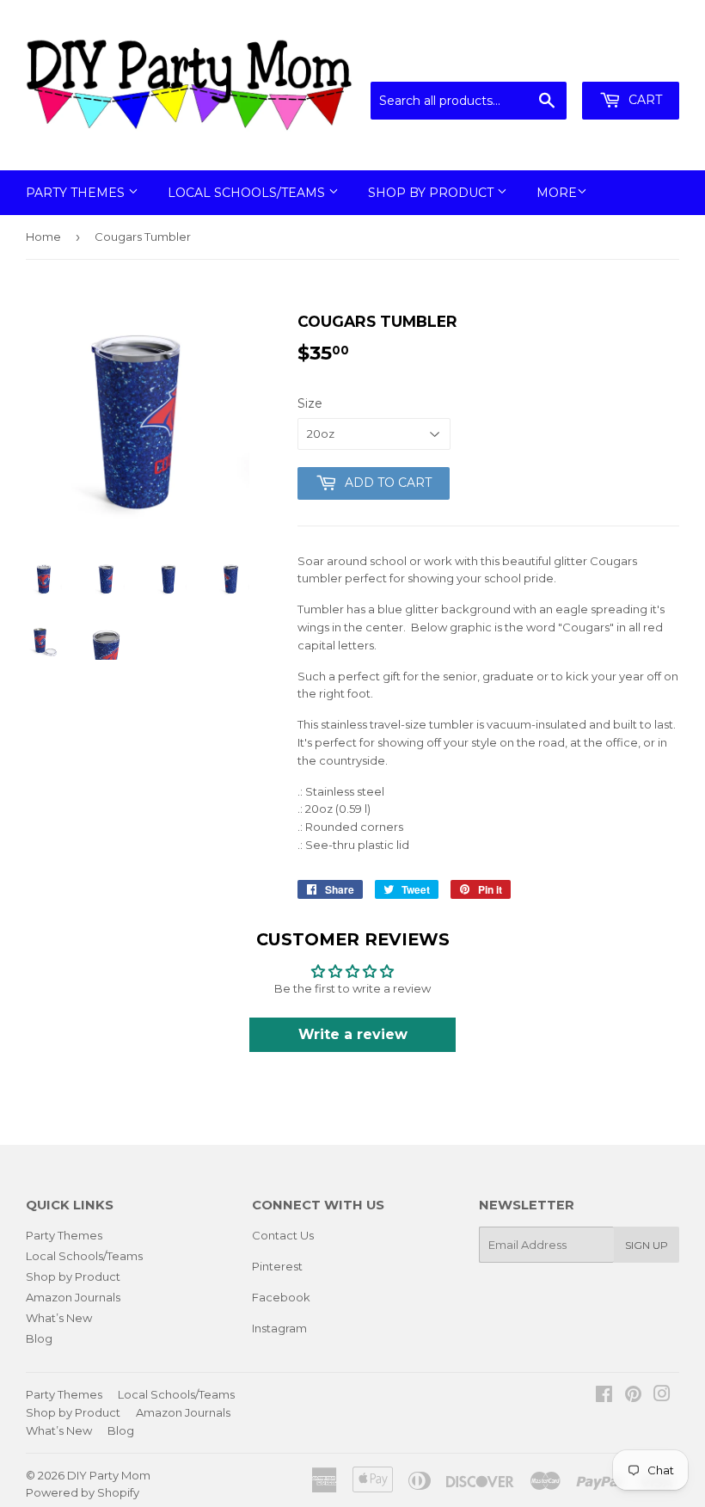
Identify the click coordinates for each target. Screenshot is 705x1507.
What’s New (59, 1318)
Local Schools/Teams (248, 192)
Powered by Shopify (82, 1492)
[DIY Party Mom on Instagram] (662, 1396)
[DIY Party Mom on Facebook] (604, 1396)
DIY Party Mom (108, 1475)
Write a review (353, 1034)
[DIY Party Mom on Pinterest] (633, 1396)
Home (43, 236)
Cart (643, 100)
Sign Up (646, 1245)
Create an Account (629, 60)
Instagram (279, 1328)
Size (309, 403)
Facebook (281, 1297)
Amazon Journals (73, 1297)
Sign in (537, 60)
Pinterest (277, 1266)
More (556, 192)
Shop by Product (432, 192)
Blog (39, 1338)
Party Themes (77, 192)
